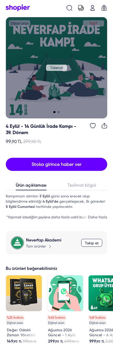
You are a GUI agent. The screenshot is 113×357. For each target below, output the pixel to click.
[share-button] (104, 126)
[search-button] (69, 8)
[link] (24, 309)
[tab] (31, 186)
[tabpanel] (56, 207)
